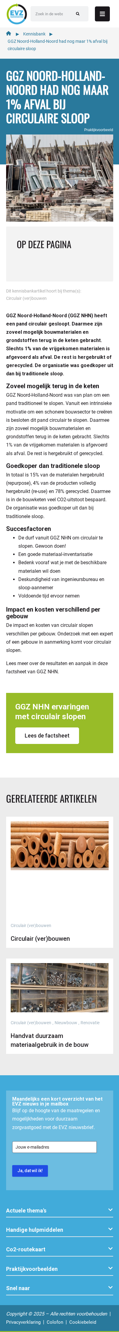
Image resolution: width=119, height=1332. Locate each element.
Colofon (55, 1322)
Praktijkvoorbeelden (32, 1269)
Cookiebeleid (82, 1322)
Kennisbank (34, 33)
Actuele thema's (26, 1210)
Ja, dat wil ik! (30, 1170)
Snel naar (18, 1288)
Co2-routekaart (25, 1249)
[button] (59, 1210)
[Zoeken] (78, 13)
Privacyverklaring (23, 1322)
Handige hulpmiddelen (34, 1230)
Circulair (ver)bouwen (26, 298)
